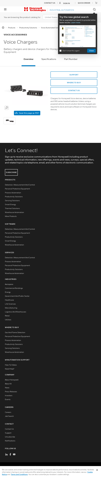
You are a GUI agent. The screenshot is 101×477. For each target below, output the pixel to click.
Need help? (9, 369)
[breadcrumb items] (3, 27)
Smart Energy (10, 204)
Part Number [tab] (70, 59)
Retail (7, 316)
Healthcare (9, 300)
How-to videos (11, 365)
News (7, 388)
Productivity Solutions (14, 196)
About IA (8, 384)
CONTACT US (74, 90)
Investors (8, 395)
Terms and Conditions (19, 474)
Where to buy (74, 83)
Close (91, 51)
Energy (8, 292)
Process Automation (13, 193)
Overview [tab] (28, 59)
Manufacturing (11, 308)
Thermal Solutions (12, 208)
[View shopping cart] (96, 3)
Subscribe (11, 172)
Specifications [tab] (48, 59)
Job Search (9, 416)
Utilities (8, 320)
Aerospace (9, 284)
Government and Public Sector (17, 296)
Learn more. (76, 22)
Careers (8, 412)
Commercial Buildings (14, 288)
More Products (11, 216)
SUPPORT (73, 75)
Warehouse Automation (14, 212)
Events (7, 399)
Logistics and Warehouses (15, 312)
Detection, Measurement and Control (20, 185)
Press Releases (11, 391)
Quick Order (84, 3)
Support (8, 433)
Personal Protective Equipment (17, 189)
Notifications (10, 441)
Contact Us (9, 429)
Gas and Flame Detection (15, 332)
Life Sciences (10, 304)
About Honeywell (11, 380)
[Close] (97, 470)
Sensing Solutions (12, 200)
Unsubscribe (10, 437)
